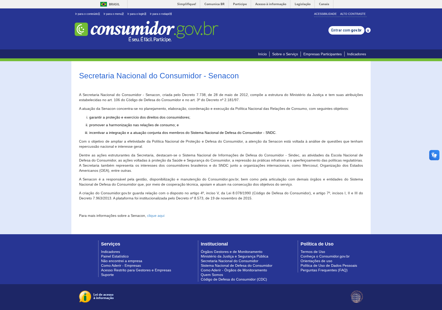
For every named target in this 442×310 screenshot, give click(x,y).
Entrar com (346, 30)
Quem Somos (212, 275)
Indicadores (356, 54)
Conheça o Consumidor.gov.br (325, 256)
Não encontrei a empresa (121, 261)
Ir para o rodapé (161, 13)
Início (262, 54)
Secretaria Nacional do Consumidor (229, 261)
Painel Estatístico (115, 256)
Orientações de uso (316, 261)
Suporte (107, 275)
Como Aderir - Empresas (121, 265)
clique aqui (155, 215)
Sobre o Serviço (285, 54)
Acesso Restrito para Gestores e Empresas (136, 270)
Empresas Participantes (322, 54)
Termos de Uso (313, 252)
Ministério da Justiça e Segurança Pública (234, 256)
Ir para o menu (114, 13)
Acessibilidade (325, 13)
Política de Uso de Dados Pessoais (329, 265)
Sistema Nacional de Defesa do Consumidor (236, 265)
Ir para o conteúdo (87, 13)
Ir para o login (136, 13)
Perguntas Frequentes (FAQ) (324, 270)
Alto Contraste (353, 13)
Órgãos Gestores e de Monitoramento (231, 252)
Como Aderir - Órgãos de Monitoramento (234, 270)
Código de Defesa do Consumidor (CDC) (234, 279)
